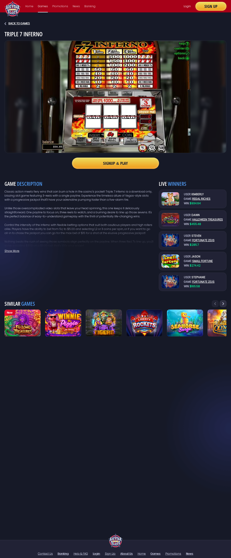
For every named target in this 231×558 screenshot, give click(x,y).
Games (43, 6)
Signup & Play (115, 163)
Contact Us (45, 554)
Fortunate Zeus (203, 240)
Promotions (60, 6)
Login (187, 6)
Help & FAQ (81, 554)
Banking (89, 6)
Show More (12, 251)
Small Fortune (202, 261)
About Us (126, 554)
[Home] (116, 540)
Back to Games (19, 23)
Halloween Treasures (207, 219)
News (76, 6)
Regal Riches (201, 199)
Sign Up (210, 6)
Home (29, 6)
